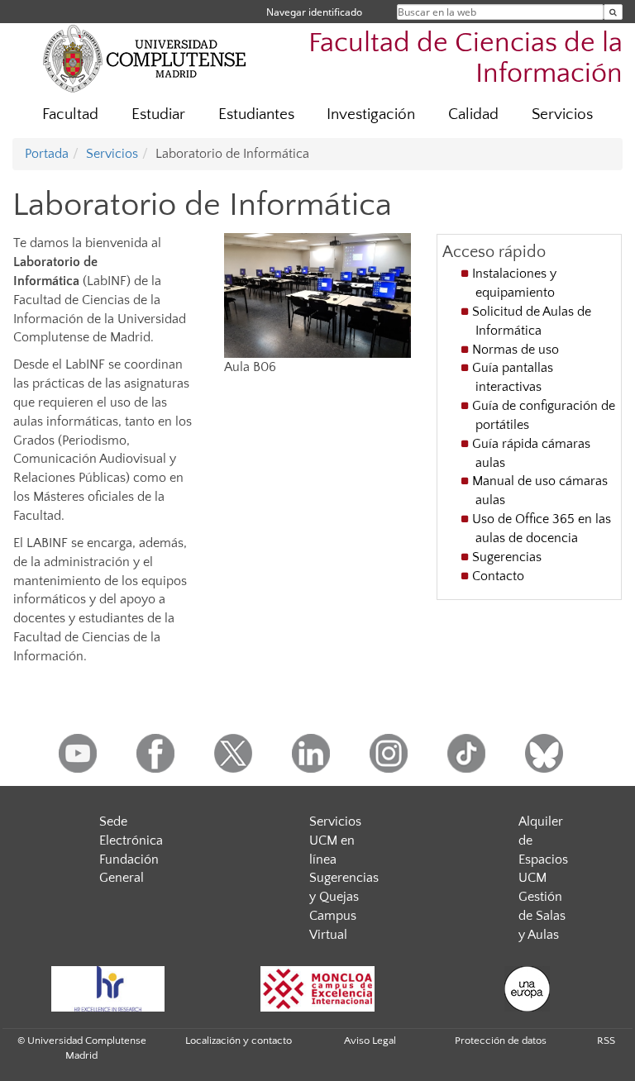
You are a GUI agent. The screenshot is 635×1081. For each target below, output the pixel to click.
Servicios (562, 114)
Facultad (70, 114)
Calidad (473, 114)
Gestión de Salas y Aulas (542, 915)
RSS (606, 1040)
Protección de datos (501, 1040)
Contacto (498, 576)
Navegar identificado (314, 12)
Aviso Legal (370, 1040)
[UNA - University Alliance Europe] (527, 989)
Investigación (371, 114)
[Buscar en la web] (613, 12)
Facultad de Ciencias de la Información (465, 58)
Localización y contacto (238, 1040)
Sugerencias (507, 557)
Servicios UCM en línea (335, 840)
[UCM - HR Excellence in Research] (107, 989)
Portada (47, 153)
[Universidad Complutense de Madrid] (144, 57)
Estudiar (158, 114)
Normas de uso (515, 349)
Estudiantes (256, 114)
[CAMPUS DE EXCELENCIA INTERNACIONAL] (317, 989)
